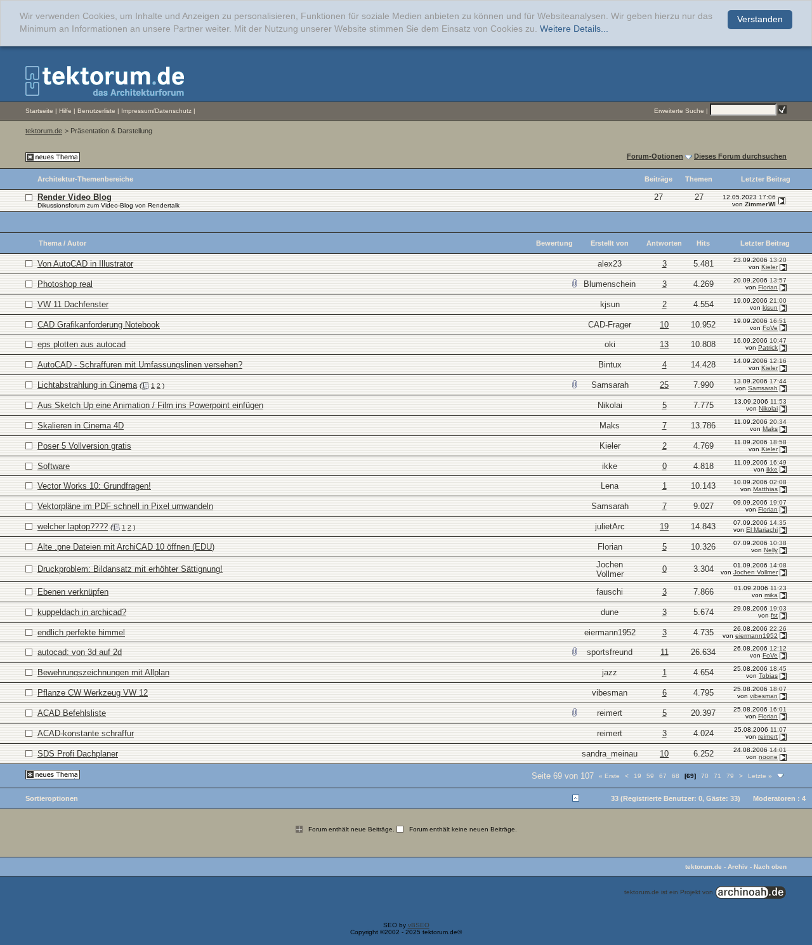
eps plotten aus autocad (81, 344)
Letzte (760, 775)
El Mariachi (762, 529)
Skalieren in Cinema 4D (80, 425)
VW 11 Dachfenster (72, 304)
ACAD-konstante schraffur (85, 733)
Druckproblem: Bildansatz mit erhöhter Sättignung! (130, 569)
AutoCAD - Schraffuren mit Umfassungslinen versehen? (139, 364)
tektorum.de (43, 131)
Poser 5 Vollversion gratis (84, 446)
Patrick (768, 347)
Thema (50, 243)
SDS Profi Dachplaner (77, 753)
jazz (609, 672)
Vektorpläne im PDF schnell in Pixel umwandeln (125, 506)
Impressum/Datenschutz (156, 110)
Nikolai (610, 405)
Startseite (39, 110)
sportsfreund (609, 652)
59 (650, 775)
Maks (609, 425)
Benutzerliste (96, 110)
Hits (703, 243)
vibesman (609, 692)
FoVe (770, 327)
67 (663, 775)
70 (705, 775)
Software (53, 466)
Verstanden (760, 19)
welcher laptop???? (72, 526)
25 (664, 385)
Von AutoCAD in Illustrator (85, 263)
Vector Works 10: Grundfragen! (94, 486)
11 (664, 652)
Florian (768, 287)
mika (771, 594)
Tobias (768, 675)
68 (675, 775)
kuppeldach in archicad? (81, 612)
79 (730, 775)
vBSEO (418, 925)
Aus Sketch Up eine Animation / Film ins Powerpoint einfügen (150, 405)
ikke (609, 466)
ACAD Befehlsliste (71, 713)
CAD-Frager (609, 324)
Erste (609, 775)
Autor (76, 243)
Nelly (771, 549)
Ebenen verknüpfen (72, 592)
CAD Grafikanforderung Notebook (98, 324)
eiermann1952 (610, 632)
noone (768, 756)
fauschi (609, 592)
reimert (609, 713)
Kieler (769, 266)
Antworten (664, 243)
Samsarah (610, 385)
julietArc (610, 526)
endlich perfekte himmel (81, 632)
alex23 (610, 263)
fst (774, 615)
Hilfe (65, 110)
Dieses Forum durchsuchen (740, 156)
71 (717, 775)
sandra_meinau (610, 753)
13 (664, 344)
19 (664, 526)
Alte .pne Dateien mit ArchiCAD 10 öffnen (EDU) (125, 547)
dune (610, 612)
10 (664, 324)
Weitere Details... (574, 29)
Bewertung (554, 243)
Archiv (738, 866)
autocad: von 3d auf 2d (79, 652)
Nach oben (770, 866)
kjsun (610, 304)
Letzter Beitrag (765, 243)
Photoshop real (65, 284)
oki (610, 344)
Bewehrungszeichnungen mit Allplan (103, 672)
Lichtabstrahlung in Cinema (87, 385)
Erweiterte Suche (679, 110)
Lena (610, 486)
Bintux (610, 364)
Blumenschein (610, 284)
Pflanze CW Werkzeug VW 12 (92, 692)
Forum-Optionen (655, 156)
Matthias (765, 489)
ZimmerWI (760, 204)
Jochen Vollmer (610, 569)
